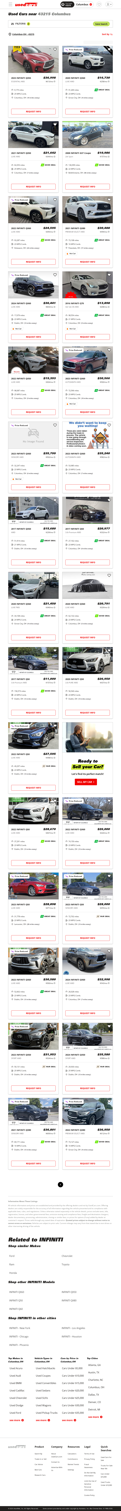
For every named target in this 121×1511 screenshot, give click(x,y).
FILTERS (22, 24)
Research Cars (40, 1475)
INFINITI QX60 (16, 1292)
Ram (11, 1264)
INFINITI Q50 (16, 1300)
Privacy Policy (89, 1459)
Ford (11, 1256)
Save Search (101, 24)
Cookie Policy (89, 1495)
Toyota (65, 1264)
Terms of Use (89, 1454)
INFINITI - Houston (72, 1336)
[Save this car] (55, 50)
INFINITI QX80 (69, 1300)
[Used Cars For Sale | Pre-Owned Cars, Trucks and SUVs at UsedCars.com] (26, 4)
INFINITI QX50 (69, 1292)
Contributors (73, 1459)
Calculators (72, 1454)
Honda (13, 1273)
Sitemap (71, 1470)
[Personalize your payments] (54, 81)
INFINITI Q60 (16, 1309)
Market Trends (73, 1464)
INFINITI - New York (19, 1328)
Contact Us (55, 1462)
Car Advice (39, 1464)
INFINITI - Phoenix (19, 1345)
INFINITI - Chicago (18, 1336)
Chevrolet (67, 1256)
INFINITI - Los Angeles (73, 1328)
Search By (38, 1454)
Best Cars (38, 1470)
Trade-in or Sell (40, 1459)
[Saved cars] (99, 4)
